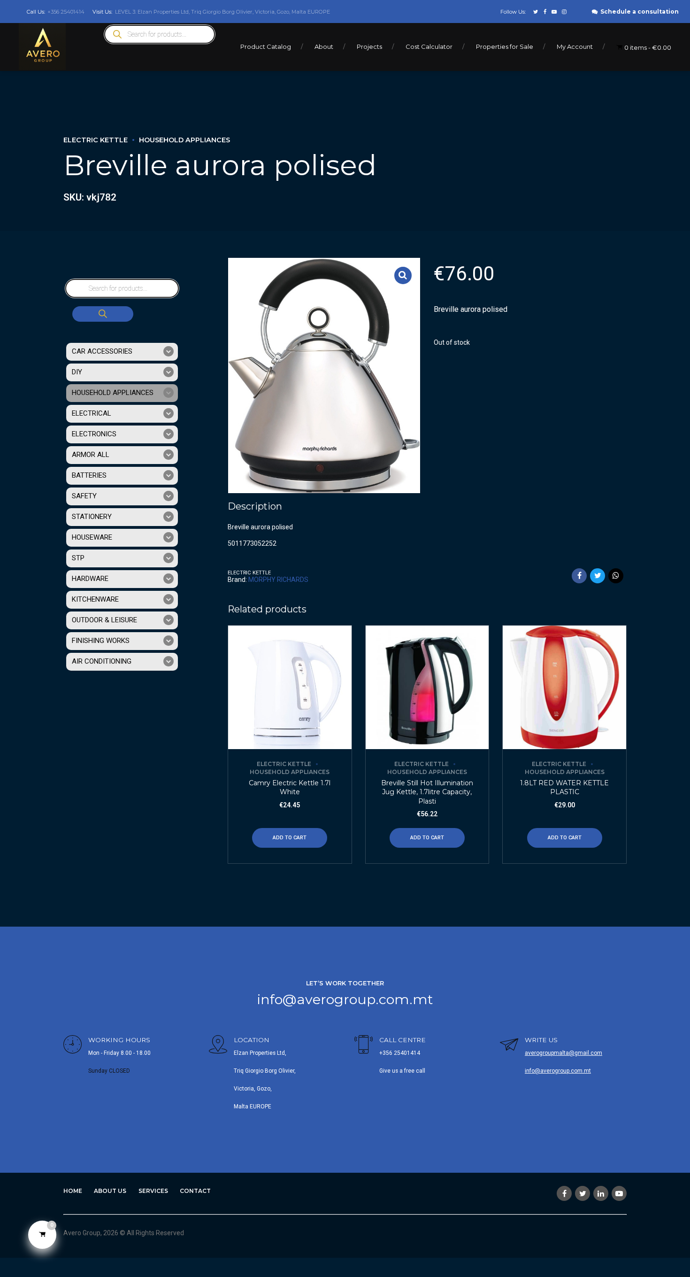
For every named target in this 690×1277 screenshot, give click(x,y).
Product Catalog (265, 46)
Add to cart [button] (290, 838)
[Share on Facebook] (579, 575)
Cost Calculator (429, 46)
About (323, 46)
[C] (427, 687)
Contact (195, 1190)
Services (153, 1190)
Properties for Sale (504, 46)
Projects (369, 46)
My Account (575, 46)
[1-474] (564, 687)
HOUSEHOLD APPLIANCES (184, 140)
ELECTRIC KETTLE (95, 140)
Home (72, 1190)
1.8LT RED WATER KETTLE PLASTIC (564, 788)
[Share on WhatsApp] (615, 575)
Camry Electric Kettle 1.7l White (289, 788)
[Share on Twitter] (597, 575)
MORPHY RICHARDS (278, 579)
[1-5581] (290, 687)
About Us (110, 1190)
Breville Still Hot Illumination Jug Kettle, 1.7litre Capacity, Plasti (427, 792)
